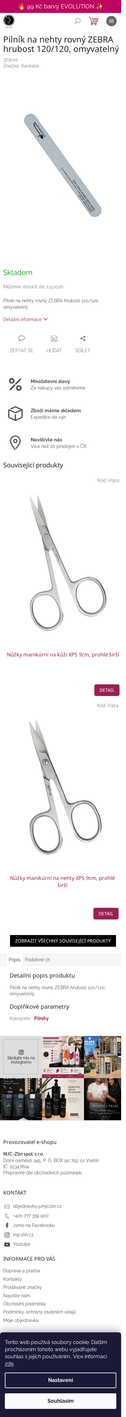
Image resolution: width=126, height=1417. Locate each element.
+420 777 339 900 (31, 1215)
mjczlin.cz (23, 1234)
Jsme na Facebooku (34, 1225)
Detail (107, 690)
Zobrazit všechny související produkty (63, 941)
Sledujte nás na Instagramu (21, 1060)
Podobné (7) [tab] (37, 959)
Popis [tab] (14, 959)
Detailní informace (22, 319)
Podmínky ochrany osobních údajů (39, 1312)
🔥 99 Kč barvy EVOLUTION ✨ (60, 6)
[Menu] (111, 21)
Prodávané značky (22, 1287)
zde (9, 1364)
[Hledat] (77, 21)
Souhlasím (60, 1401)
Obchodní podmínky (24, 1303)
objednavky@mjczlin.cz (37, 1206)
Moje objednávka (21, 1320)
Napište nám (16, 1295)
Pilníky (41, 1018)
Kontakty (12, 1279)
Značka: (21, 65)
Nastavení (60, 1380)
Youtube (21, 1244)
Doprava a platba (21, 1270)
